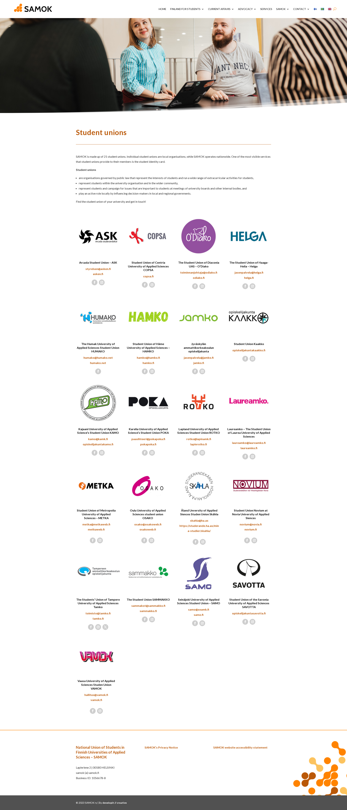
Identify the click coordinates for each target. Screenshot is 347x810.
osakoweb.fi (148, 529)
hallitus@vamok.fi (96, 694)
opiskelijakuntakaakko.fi (248, 350)
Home (162, 8)
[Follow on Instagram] (102, 282)
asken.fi (98, 274)
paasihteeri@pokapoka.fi (148, 439)
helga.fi (249, 277)
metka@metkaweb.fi (96, 524)
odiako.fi (199, 277)
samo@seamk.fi (198, 609)
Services (266, 8)
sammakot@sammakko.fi (148, 605)
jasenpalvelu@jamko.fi (199, 357)
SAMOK (281, 8)
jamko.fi (198, 362)
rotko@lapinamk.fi (198, 439)
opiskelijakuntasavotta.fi (249, 613)
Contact (299, 8)
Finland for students (185, 8)
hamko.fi (148, 362)
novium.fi (251, 529)
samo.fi (199, 614)
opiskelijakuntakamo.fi (98, 444)
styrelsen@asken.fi (98, 268)
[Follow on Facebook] (94, 282)
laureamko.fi (249, 448)
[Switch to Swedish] (322, 9)
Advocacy (245, 8)
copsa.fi (148, 276)
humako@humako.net (98, 357)
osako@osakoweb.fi (147, 524)
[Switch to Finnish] (315, 9)
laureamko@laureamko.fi (249, 442)
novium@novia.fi (251, 524)
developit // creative (114, 802)
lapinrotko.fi (198, 444)
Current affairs (219, 8)
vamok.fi (96, 700)
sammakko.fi (148, 611)
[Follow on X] (105, 627)
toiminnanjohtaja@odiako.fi (198, 272)
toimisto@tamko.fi (98, 613)
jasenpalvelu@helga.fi (249, 272)
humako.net (98, 362)
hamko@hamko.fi (148, 357)
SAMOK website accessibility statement (240, 747)
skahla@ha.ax (199, 520)
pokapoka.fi (148, 444)
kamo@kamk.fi (98, 439)
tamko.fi (98, 618)
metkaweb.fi (96, 529)
